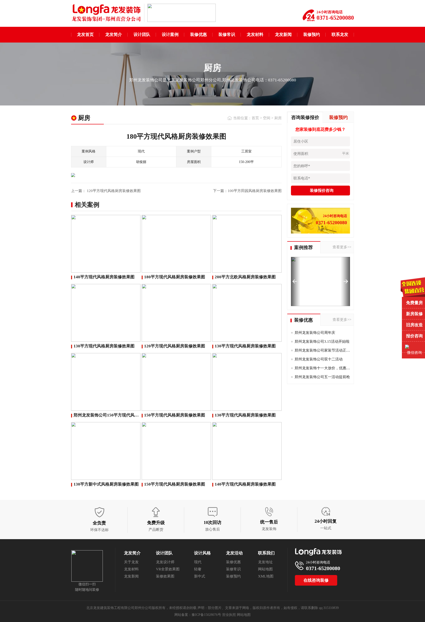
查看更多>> (342, 247)
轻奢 (197, 569)
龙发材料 (255, 34)
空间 (266, 118)
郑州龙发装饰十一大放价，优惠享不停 (326, 368)
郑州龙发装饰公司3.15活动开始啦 (322, 341)
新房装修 (414, 313)
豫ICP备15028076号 (206, 615)
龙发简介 (113, 34)
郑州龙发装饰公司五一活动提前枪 (322, 377)
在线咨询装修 (316, 580)
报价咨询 (414, 336)
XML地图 (265, 576)
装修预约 (311, 34)
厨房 (278, 118)
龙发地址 (265, 562)
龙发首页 (85, 34)
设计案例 (170, 34)
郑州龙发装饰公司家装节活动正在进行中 (328, 350)
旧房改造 (414, 325)
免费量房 (414, 302)
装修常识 (226, 34)
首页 (255, 118)
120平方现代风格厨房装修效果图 (113, 191)
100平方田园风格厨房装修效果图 (255, 191)
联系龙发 (340, 34)
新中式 (199, 576)
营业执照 (229, 615)
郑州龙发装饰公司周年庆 (315, 333)
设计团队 (142, 34)
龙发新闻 (283, 34)
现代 (197, 562)
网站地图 (265, 569)
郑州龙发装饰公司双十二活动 (319, 359)
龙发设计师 (165, 562)
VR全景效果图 (168, 569)
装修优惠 (198, 34)
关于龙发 (131, 562)
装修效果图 (165, 576)
